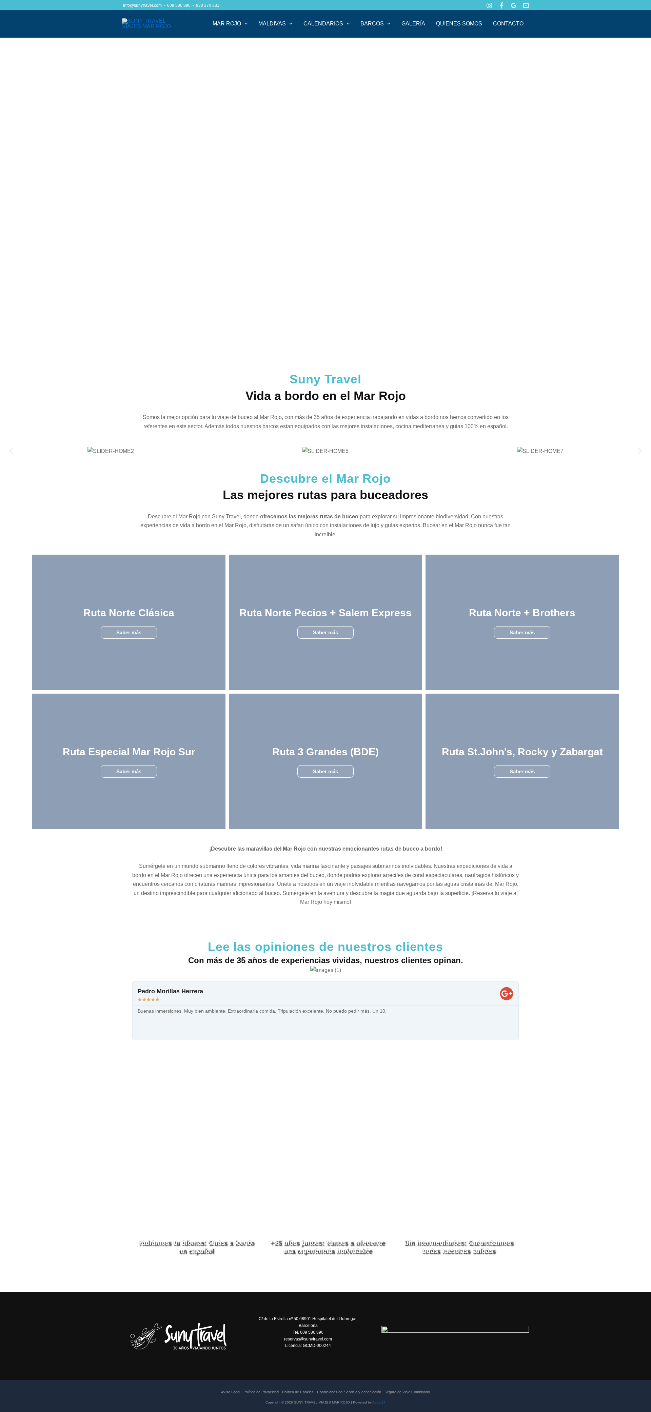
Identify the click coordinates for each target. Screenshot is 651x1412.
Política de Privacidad (261, 1392)
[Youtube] (526, 5)
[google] (514, 5)
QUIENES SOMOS (459, 23)
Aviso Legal (230, 1392)
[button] (244, 23)
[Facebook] (501, 5)
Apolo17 (379, 1402)
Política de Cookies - (299, 1392)
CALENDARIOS (323, 23)
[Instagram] (489, 5)
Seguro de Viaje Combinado (407, 1392)
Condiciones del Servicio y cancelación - (350, 1392)
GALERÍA (413, 23)
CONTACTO (508, 23)
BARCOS (372, 23)
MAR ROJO (227, 23)
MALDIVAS (272, 23)
